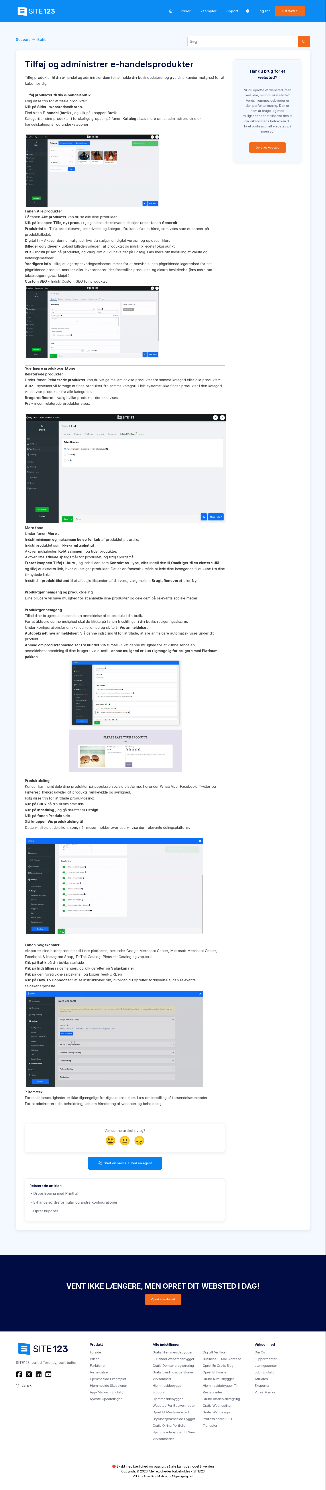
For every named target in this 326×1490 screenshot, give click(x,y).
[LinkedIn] (38, 1374)
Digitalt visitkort (214, 1352)
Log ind (264, 11)
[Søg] (304, 41)
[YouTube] (48, 1374)
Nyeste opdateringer (106, 1399)
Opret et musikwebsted (171, 1412)
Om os (260, 1352)
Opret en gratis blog (218, 1365)
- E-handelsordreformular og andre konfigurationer (73, 1202)
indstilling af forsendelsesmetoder (179, 1097)
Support (231, 11)
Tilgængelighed (182, 1476)
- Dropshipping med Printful (53, 1193)
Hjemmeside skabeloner (108, 1385)
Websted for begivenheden (174, 1405)
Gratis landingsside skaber (173, 1372)
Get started (289, 11)
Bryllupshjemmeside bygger (174, 1419)
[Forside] (171, 11)
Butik (41, 39)
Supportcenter (266, 1359)
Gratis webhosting (217, 1405)
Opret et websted (267, 147)
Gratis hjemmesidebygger (172, 1352)
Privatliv (149, 1476)
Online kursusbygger (218, 1379)
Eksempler (208, 11)
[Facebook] (20, 1374)
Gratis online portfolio (169, 1425)
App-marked (107, 1392)
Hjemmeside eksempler (108, 1379)
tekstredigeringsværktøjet (46, 275)
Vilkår (137, 1476)
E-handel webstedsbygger (173, 1359)
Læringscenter (266, 1365)
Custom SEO (72, 281)
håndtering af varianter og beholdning (129, 1103)
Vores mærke (265, 1392)
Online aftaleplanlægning (221, 1399)
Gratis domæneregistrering (173, 1365)
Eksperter (262, 1385)
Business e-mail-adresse (222, 1359)
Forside (95, 1352)
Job (265, 1372)
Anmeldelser (99, 1372)
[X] (28, 1374)
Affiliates (261, 1379)
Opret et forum (214, 1372)
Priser (186, 11)
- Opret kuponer (43, 1211)
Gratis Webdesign (216, 1412)
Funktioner (98, 1365)
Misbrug (163, 1476)
